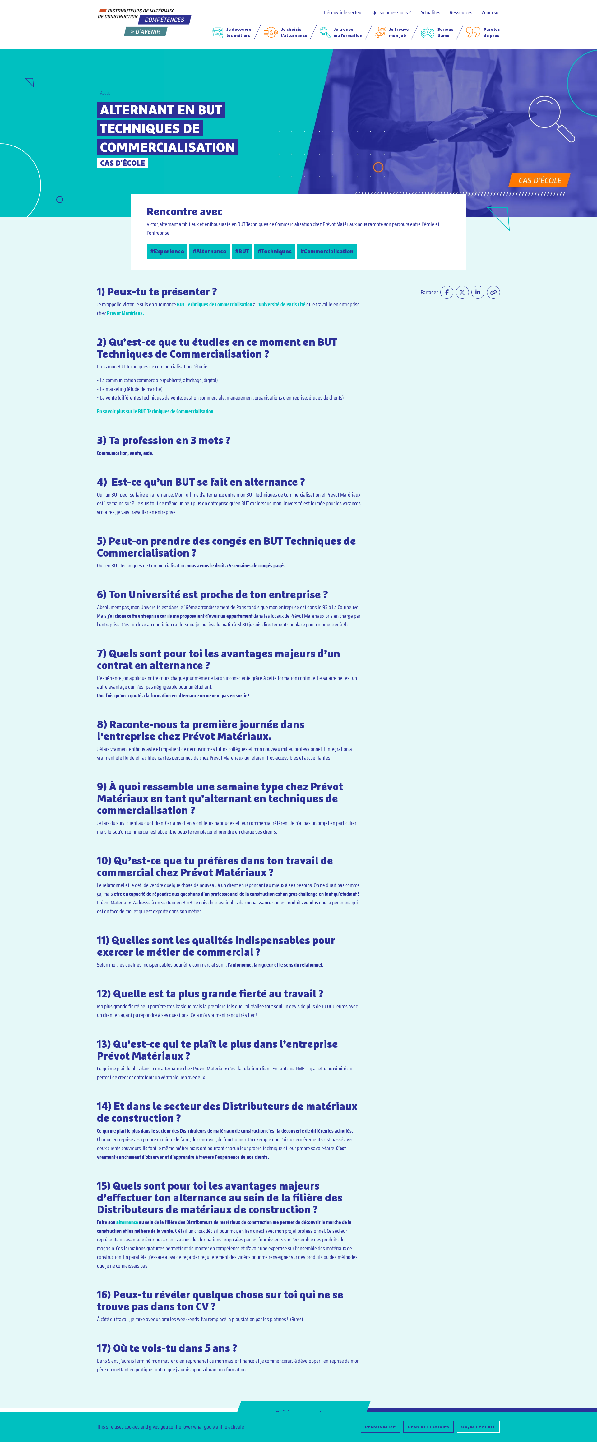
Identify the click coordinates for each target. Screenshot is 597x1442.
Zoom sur (491, 12)
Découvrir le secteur (343, 12)
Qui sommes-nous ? (391, 12)
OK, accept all (478, 1427)
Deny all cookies (428, 1427)
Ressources (461, 12)
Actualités (430, 12)
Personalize (380, 1427)
